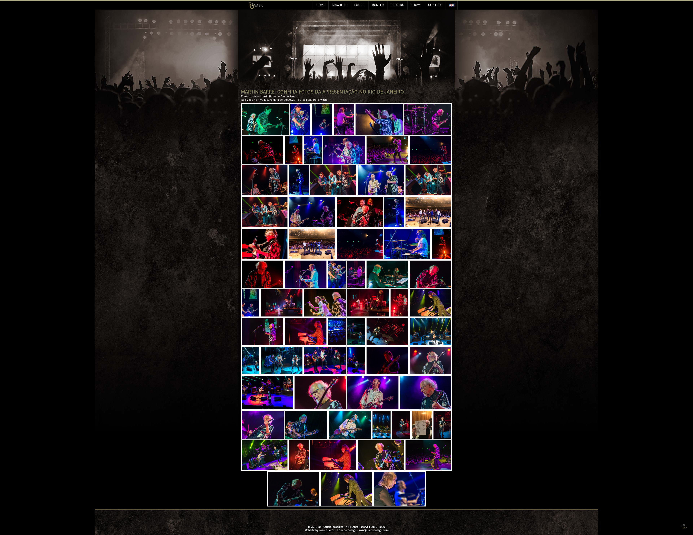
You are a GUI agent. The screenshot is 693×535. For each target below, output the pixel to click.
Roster (378, 5)
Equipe (359, 5)
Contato (435, 5)
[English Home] (452, 5)
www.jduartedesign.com (374, 530)
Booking (397, 5)
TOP (684, 528)
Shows (416, 5)
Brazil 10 (340, 5)
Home (320, 5)
